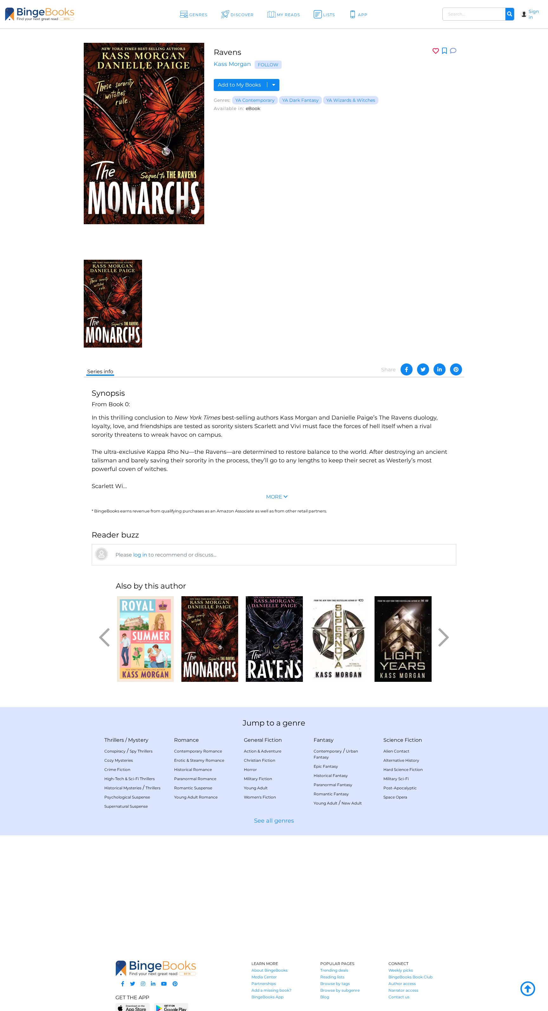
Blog (324, 997)
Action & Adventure (262, 751)
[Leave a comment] (453, 51)
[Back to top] (527, 989)
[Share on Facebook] (407, 369)
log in (140, 555)
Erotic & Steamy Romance (199, 760)
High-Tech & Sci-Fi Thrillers (129, 778)
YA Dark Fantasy (300, 100)
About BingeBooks (269, 970)
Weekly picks (400, 970)
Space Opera (395, 797)
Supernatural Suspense (126, 806)
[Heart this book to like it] (436, 51)
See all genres (274, 820)
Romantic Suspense (193, 788)
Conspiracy (115, 751)
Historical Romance (193, 769)
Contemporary (328, 751)
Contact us (398, 997)
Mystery (138, 740)
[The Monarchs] (113, 303)
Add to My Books (240, 85)
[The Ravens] (274, 639)
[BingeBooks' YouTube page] (164, 984)
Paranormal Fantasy (333, 784)
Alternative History (401, 760)
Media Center (264, 977)
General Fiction (263, 740)
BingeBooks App (267, 997)
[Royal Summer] (145, 639)
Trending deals (334, 970)
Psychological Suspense (127, 797)
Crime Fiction (117, 769)
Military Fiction (258, 778)
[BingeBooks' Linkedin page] (153, 984)
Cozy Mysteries (118, 760)
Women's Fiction (260, 797)
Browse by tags (335, 983)
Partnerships (263, 983)
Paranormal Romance (195, 778)
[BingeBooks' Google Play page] (171, 1008)
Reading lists (332, 977)
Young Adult (256, 788)
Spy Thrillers (141, 751)
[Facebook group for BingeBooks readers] (122, 984)
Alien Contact (396, 751)
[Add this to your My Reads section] (444, 51)
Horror (250, 769)
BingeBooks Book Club (410, 977)
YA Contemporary (255, 100)
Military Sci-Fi (396, 778)
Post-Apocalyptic (400, 788)
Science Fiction (402, 740)
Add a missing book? (271, 990)
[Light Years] (403, 639)
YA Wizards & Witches (350, 100)
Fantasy (324, 740)
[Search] (509, 14)
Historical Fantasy (331, 775)
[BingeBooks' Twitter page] (132, 984)
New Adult (352, 803)
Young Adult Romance (196, 797)
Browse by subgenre (340, 990)
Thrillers (114, 740)
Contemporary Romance (198, 751)
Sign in (534, 14)
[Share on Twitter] (423, 369)
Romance (186, 740)
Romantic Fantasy (331, 794)
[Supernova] (338, 639)
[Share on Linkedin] (440, 369)
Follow (268, 65)
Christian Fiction (259, 760)
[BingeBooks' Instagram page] (143, 984)
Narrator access (403, 990)
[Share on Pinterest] (456, 369)
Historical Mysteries (122, 788)
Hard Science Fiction (403, 769)
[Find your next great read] (55, 14)
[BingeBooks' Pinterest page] (175, 984)
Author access (402, 983)
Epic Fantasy (326, 766)
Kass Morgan (232, 64)
